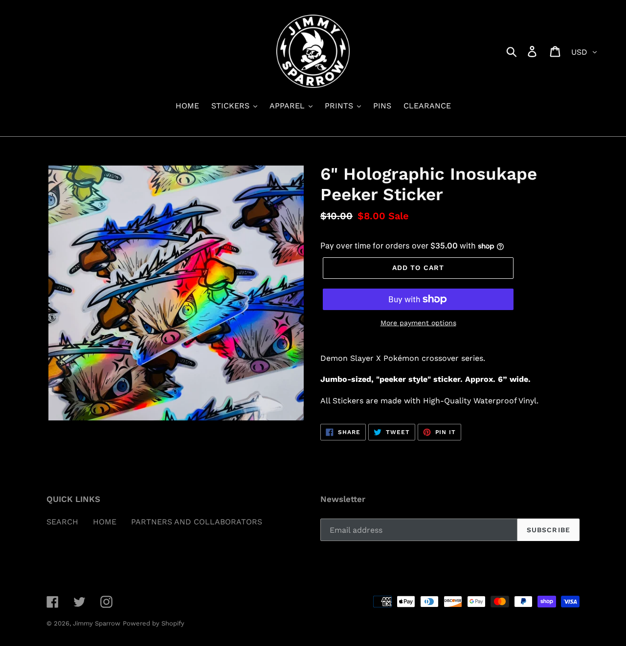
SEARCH (62, 521)
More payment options (418, 323)
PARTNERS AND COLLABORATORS (196, 521)
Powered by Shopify (153, 623)
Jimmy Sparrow (96, 623)
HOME (104, 521)
